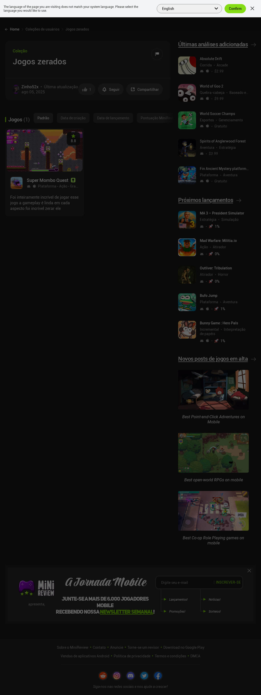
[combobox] (186, 8)
